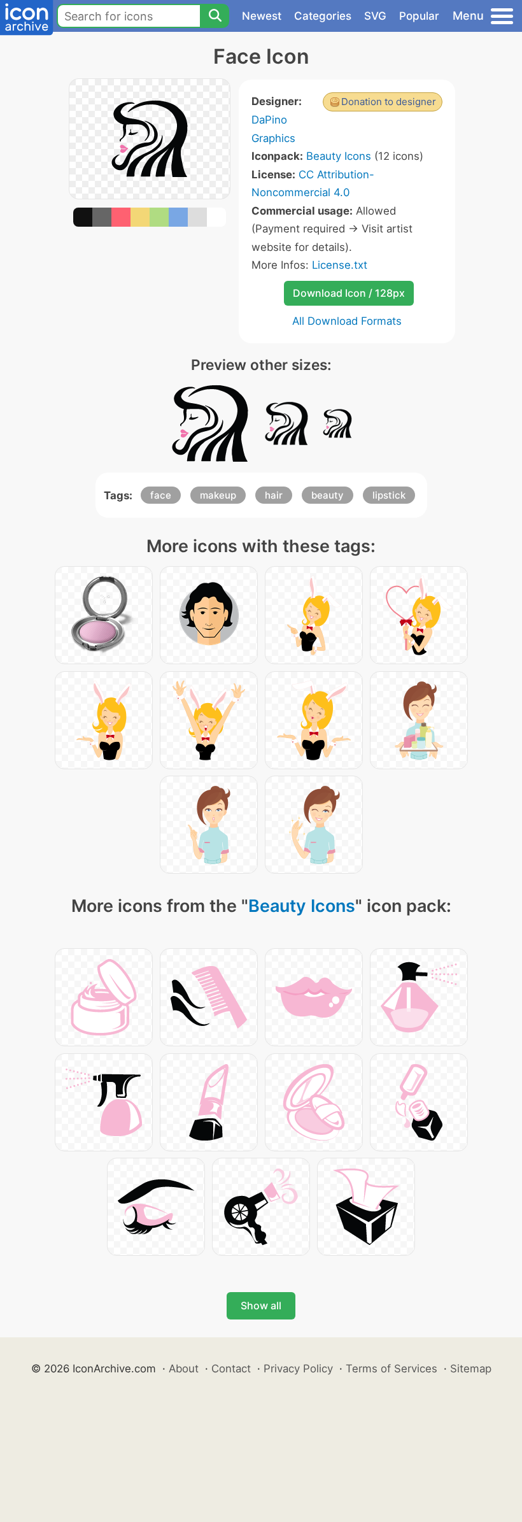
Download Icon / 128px (349, 293)
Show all (261, 1305)
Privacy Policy (298, 1368)
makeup (218, 495)
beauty (327, 495)
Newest (261, 16)
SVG (375, 16)
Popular (419, 16)
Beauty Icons (338, 156)
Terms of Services (391, 1368)
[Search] (214, 16)
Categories (322, 16)
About (184, 1368)
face (160, 495)
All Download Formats (347, 321)
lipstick (389, 495)
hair (274, 495)
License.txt (339, 265)
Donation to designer (388, 102)
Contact (231, 1368)
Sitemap (470, 1368)
